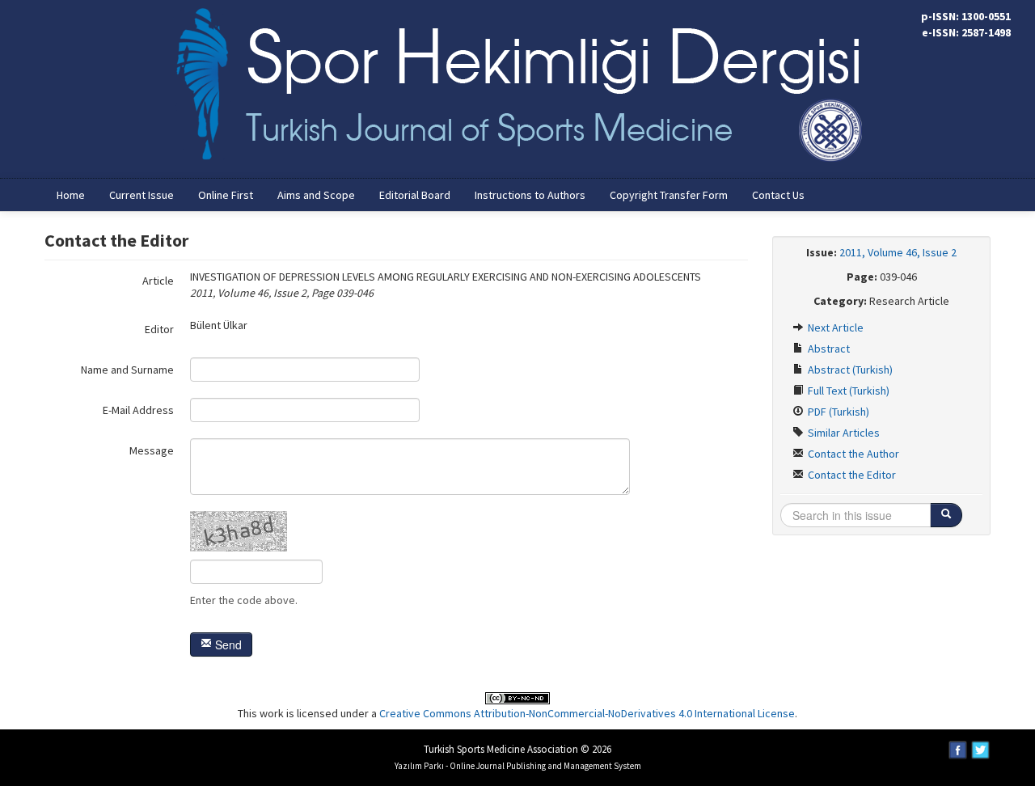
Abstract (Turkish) (849, 369)
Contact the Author (852, 453)
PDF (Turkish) (837, 411)
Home (71, 195)
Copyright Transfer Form (669, 195)
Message (151, 450)
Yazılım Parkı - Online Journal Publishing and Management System (518, 765)
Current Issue (141, 195)
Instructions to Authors (530, 195)
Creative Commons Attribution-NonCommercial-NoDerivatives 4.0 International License (587, 713)
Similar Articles (842, 432)
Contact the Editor (850, 474)
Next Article (834, 327)
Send (227, 644)
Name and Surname (127, 369)
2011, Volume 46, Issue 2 (898, 252)
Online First (225, 195)
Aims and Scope (316, 195)
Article (158, 280)
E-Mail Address (138, 410)
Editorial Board (414, 195)
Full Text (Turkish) (847, 390)
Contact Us (778, 195)
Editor (159, 329)
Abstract (827, 348)
